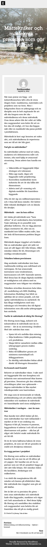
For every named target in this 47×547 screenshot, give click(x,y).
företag (16, 513)
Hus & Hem (23, 513)
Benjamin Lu (35, 544)
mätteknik (32, 117)
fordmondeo (23, 89)
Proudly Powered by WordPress (23, 542)
